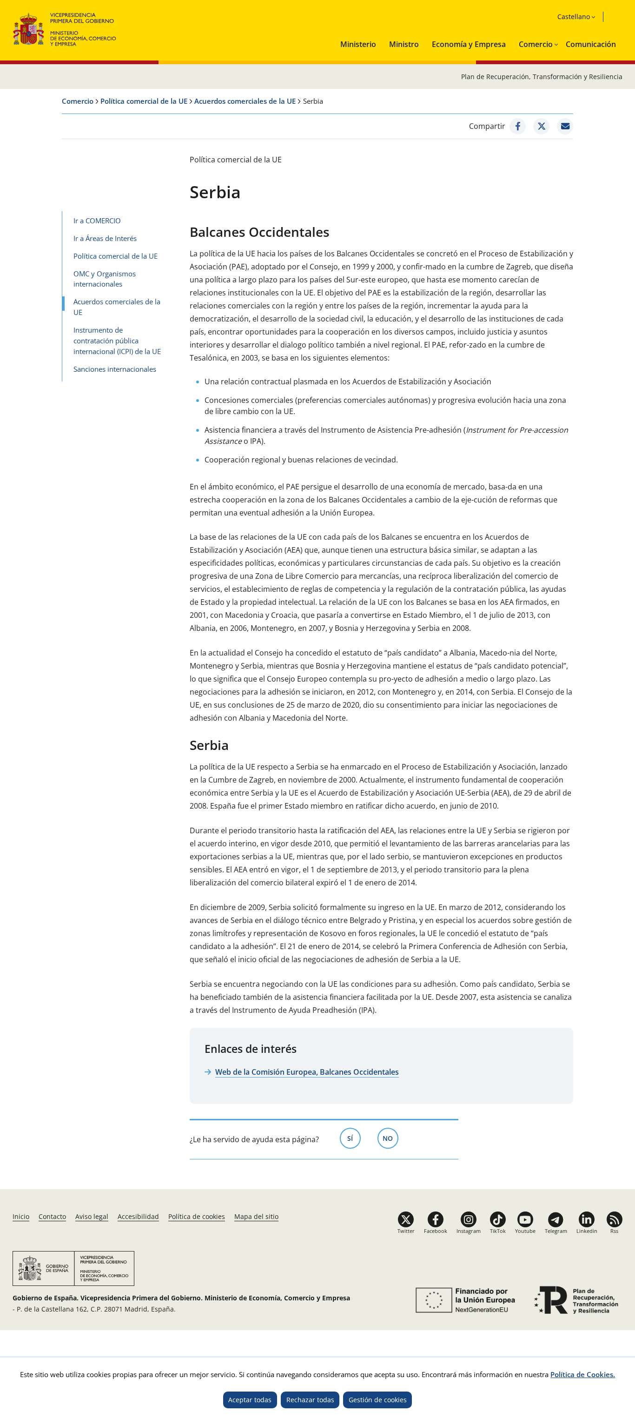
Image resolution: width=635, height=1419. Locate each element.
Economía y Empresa (469, 44)
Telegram (556, 1230)
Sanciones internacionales (114, 369)
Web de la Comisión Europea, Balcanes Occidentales (307, 1072)
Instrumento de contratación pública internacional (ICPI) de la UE (117, 340)
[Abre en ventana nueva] (517, 126)
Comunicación (591, 44)
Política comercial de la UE (143, 101)
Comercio (536, 44)
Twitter (406, 1230)
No (390, 1138)
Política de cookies (196, 1216)
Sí (354, 1138)
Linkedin (586, 1230)
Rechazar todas (310, 1399)
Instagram (468, 1230)
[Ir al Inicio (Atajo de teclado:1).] (65, 28)
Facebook (435, 1230)
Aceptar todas (249, 1399)
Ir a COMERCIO (97, 220)
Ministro (404, 44)
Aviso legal (91, 1216)
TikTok (498, 1230)
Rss (614, 1230)
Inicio (21, 1216)
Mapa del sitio (256, 1216)
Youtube (525, 1230)
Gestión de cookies (378, 1399)
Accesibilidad (138, 1216)
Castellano (573, 16)
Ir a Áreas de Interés (105, 238)
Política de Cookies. (582, 1374)
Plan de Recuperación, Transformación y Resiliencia (541, 76)
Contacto (52, 1216)
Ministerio (358, 44)
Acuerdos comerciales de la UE (245, 101)
